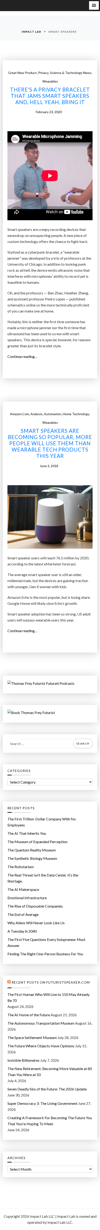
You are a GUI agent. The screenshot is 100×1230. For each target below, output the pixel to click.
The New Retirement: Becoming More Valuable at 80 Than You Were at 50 (49, 1071)
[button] (94, 5)
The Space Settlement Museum (32, 1037)
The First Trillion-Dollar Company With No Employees (41, 822)
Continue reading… (23, 357)
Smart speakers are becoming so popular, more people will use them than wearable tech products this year (50, 443)
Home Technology (76, 414)
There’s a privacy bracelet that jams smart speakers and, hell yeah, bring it (50, 96)
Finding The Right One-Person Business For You (45, 954)
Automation (52, 414)
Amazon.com (19, 414)
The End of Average (23, 914)
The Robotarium (20, 866)
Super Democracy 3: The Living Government (42, 1103)
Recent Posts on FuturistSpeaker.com (51, 982)
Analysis (36, 414)
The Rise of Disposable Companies (35, 906)
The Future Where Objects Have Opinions (40, 1046)
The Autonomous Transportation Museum (40, 1023)
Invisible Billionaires (23, 1060)
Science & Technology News (70, 73)
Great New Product (22, 73)
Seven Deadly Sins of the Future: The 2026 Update (47, 1089)
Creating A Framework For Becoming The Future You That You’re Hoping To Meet (49, 1120)
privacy (43, 73)
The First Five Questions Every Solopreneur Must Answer (46, 942)
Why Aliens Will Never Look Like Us (36, 923)
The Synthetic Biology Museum (32, 858)
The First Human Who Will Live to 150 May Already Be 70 (48, 997)
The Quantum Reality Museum (31, 850)
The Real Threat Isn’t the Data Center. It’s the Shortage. (42, 878)
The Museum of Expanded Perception (37, 841)
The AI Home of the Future (28, 1015)
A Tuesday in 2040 (22, 931)
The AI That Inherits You (26, 833)
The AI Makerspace (23, 889)
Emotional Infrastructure (27, 897)
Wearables (50, 81)
